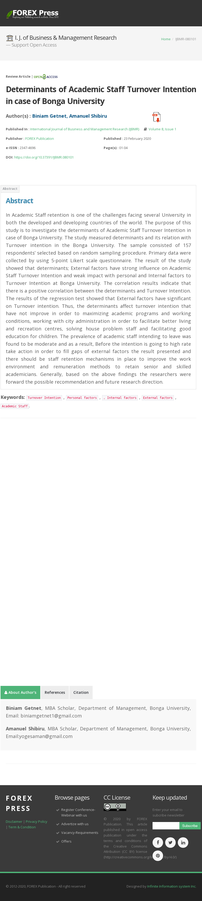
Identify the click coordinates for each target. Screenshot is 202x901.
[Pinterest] (158, 856)
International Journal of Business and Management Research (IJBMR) (85, 129)
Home (166, 39)
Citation (81, 692)
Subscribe (190, 825)
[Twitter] (170, 842)
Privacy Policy (36, 821)
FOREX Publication (39, 138)
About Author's (21, 692)
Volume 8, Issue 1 (162, 129)
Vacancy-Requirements (79, 832)
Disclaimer (14, 821)
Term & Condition (22, 827)
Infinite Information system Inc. (171, 886)
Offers (66, 841)
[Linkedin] (183, 842)
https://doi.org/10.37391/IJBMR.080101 (44, 157)
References (55, 692)
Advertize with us (75, 823)
